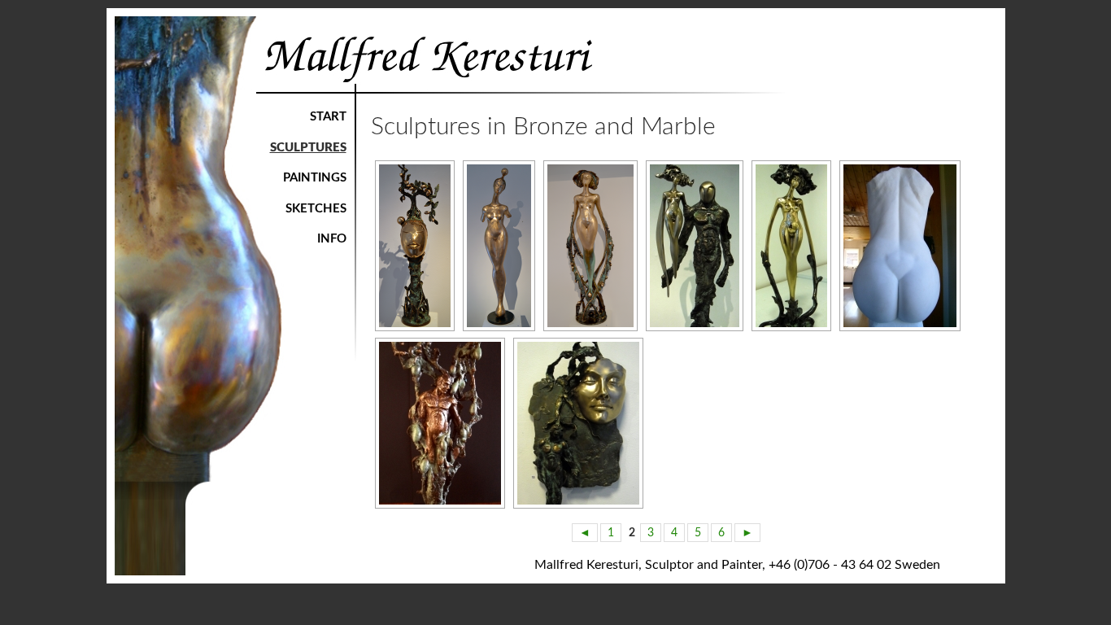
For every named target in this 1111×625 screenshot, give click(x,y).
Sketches (315, 209)
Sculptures (308, 148)
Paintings (314, 178)
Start (328, 117)
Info (331, 239)
